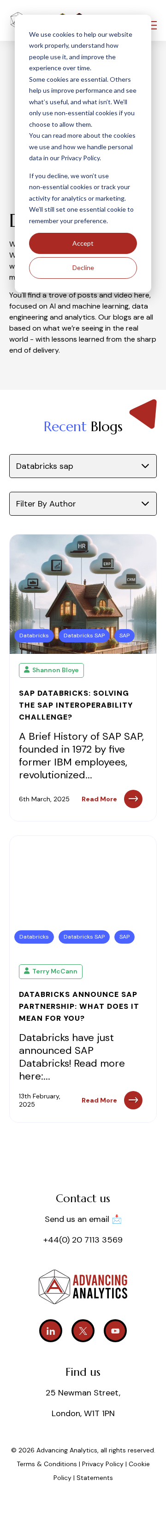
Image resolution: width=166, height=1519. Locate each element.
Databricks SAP (84, 635)
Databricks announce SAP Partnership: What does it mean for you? (79, 1006)
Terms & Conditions (47, 1464)
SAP (124, 635)
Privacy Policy (103, 1464)
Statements (95, 1478)
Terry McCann (54, 971)
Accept (83, 243)
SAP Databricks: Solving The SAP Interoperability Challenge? (76, 705)
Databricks (34, 635)
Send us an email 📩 (83, 1219)
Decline (83, 267)
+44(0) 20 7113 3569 (83, 1239)
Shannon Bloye (55, 670)
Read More (99, 799)
